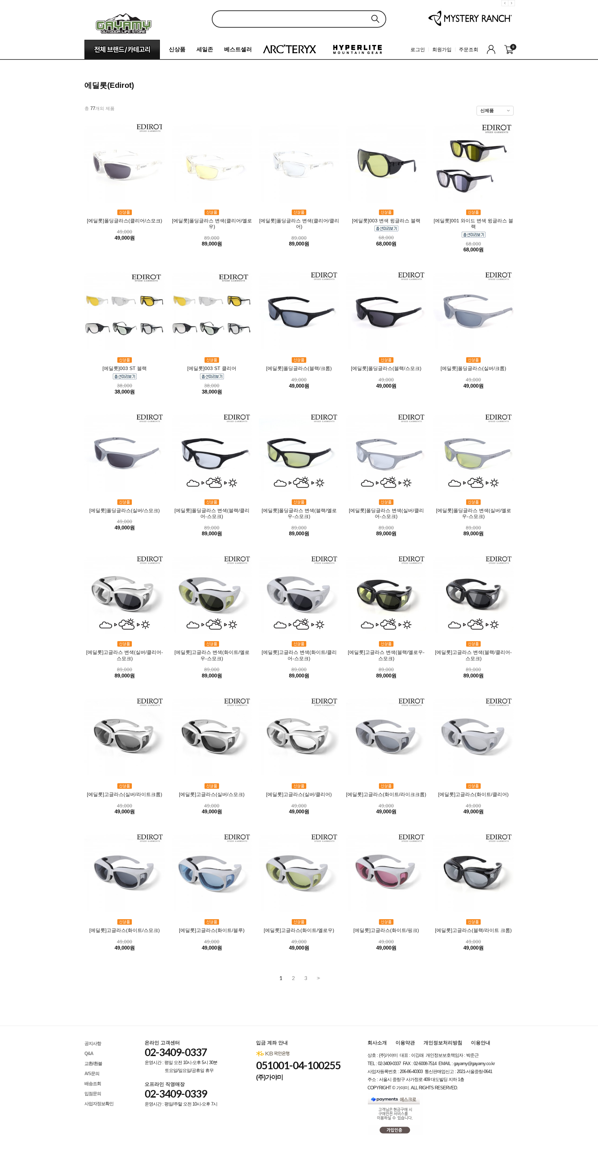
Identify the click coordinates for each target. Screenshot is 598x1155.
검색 (375, 19)
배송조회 (92, 1083)
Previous (505, 8)
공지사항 (92, 1043)
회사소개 (377, 1042)
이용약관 (405, 1042)
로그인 (417, 49)
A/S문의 (91, 1073)
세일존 (205, 49)
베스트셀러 (238, 49)
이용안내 (480, 1042)
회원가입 (442, 49)
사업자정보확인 (99, 1103)
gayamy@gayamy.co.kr (474, 1063)
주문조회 (468, 49)
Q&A (88, 1053)
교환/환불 (93, 1063)
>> (318, 978)
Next (512, 8)
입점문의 (92, 1093)
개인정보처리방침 (443, 1042)
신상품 (177, 49)
